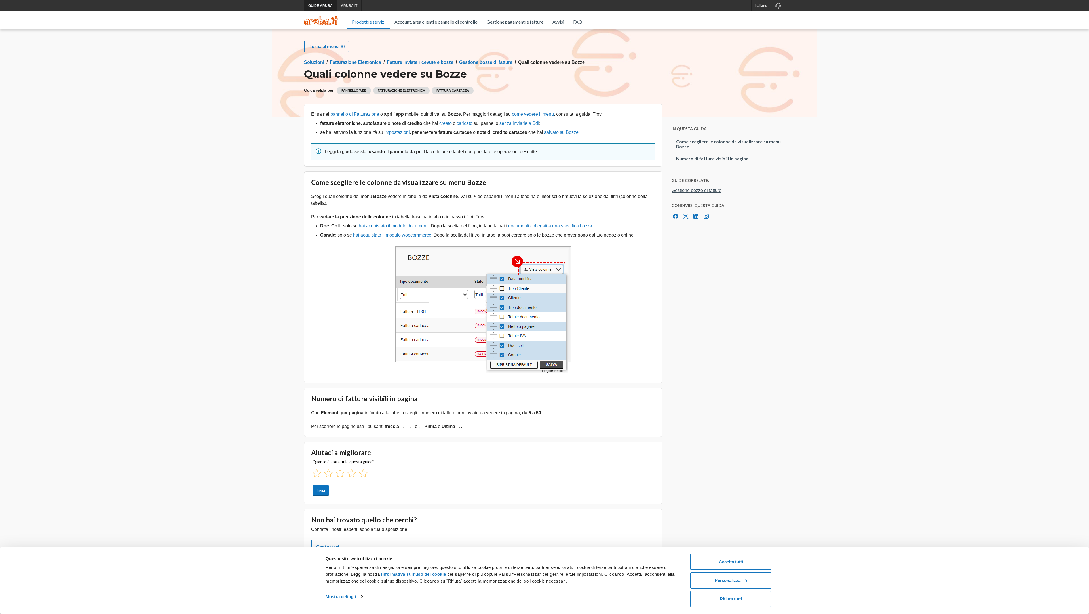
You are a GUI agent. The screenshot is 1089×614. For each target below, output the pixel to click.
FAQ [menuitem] (577, 21)
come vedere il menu (533, 114)
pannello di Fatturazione (354, 114)
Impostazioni (397, 132)
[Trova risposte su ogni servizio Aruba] (321, 20)
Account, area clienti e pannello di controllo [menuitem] (436, 21)
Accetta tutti (731, 561)
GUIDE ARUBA (320, 6)
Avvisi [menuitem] (558, 21)
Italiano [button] (761, 6)
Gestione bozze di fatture (485, 62)
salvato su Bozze (561, 132)
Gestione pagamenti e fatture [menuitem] (515, 21)
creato (445, 123)
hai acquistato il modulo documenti (394, 225)
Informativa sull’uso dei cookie (413, 574)
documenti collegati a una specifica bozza (550, 225)
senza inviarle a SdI (519, 123)
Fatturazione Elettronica (355, 62)
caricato (464, 123)
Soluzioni (314, 62)
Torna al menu (324, 46)
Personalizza (727, 580)
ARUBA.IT (349, 6)
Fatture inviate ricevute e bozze (420, 62)
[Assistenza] (778, 5)
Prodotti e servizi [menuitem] (368, 21)
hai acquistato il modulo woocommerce (392, 235)
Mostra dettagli (341, 596)
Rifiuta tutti (731, 598)
